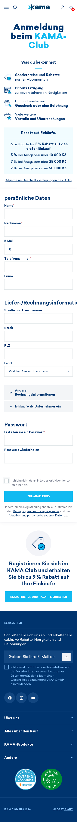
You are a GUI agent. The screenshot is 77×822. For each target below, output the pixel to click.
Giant (68, 809)
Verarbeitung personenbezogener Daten (36, 515)
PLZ (7, 345)
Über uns (11, 718)
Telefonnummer (17, 258)
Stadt (8, 328)
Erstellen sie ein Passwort (24, 432)
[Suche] (15, 7)
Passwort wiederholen (21, 450)
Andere (10, 758)
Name (8, 205)
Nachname (12, 223)
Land (8, 363)
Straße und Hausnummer (23, 310)
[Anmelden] (62, 7)
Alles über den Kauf (21, 731)
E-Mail (8, 241)
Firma (8, 276)
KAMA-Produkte (18, 744)
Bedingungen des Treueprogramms (36, 511)
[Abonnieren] (66, 657)
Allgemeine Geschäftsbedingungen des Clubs (39, 180)
